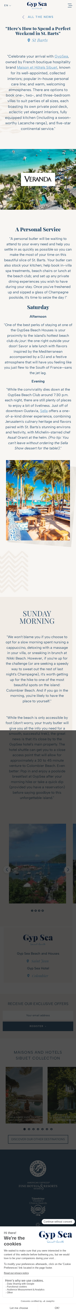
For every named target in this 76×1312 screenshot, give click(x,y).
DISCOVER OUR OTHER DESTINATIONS (38, 1139)
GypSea (61, 56)
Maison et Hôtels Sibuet (37, 67)
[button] (8, 5)
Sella (44, 411)
